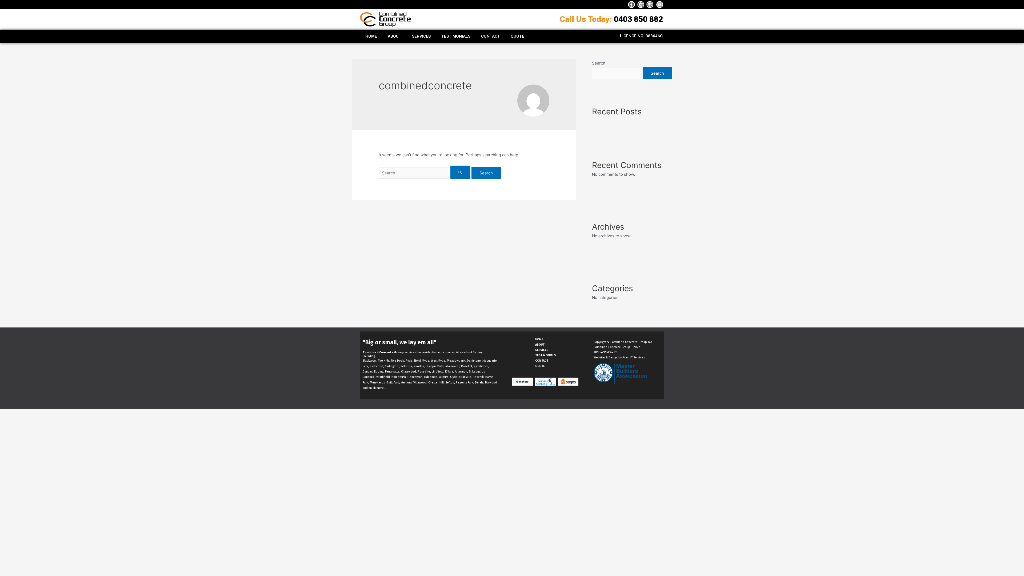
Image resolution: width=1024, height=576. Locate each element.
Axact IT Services (633, 357)
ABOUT (394, 36)
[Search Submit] (460, 172)
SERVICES (421, 36)
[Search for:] (425, 172)
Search (598, 63)
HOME (371, 36)
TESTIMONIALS (455, 36)
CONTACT (490, 36)
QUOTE (517, 36)
